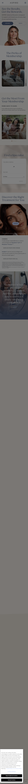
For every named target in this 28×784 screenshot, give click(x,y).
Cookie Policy (9, 768)
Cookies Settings (11, 771)
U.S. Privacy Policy (17, 768)
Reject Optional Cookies (11, 775)
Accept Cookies (11, 780)
